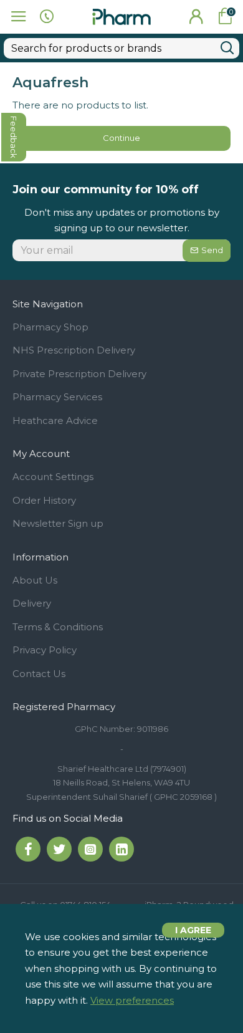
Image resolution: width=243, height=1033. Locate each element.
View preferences (132, 1000)
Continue (121, 138)
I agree (193, 930)
